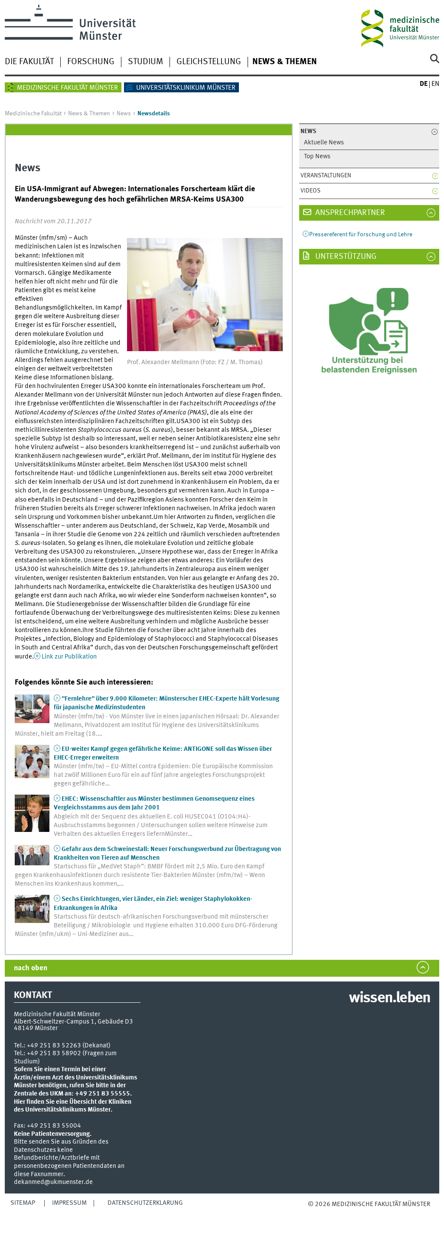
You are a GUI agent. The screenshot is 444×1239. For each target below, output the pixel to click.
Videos (310, 191)
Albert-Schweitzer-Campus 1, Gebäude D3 (73, 1021)
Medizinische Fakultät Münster (67, 88)
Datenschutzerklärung (145, 1203)
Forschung (90, 62)
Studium (145, 62)
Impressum (69, 1203)
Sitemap (22, 1203)
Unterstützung (344, 257)
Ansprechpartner (349, 213)
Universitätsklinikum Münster (185, 88)
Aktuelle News (324, 143)
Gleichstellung (208, 62)
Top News (317, 156)
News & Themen (284, 62)
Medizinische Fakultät (33, 114)
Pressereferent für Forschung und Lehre (360, 234)
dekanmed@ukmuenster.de (53, 1182)
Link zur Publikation (69, 656)
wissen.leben (389, 998)
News (124, 114)
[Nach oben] (330, 1212)
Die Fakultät (29, 62)
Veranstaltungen (325, 176)
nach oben (30, 968)
